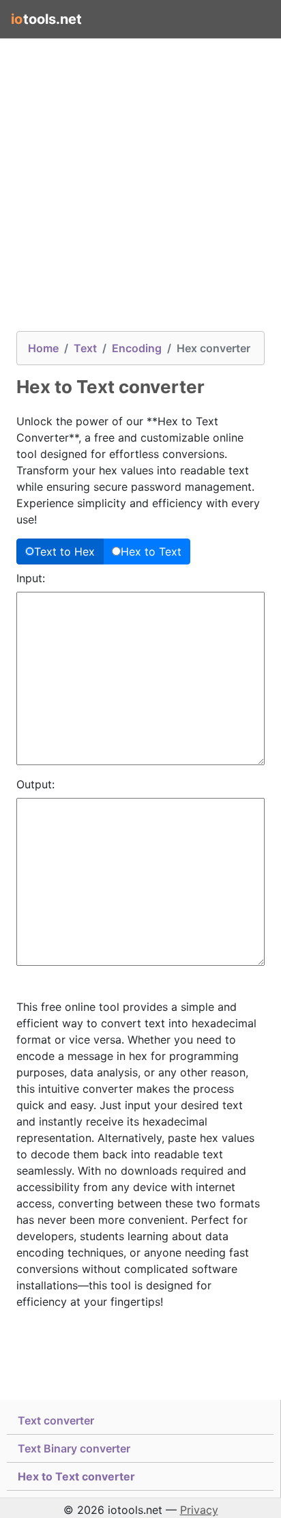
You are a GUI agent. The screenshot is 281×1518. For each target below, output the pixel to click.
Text (85, 348)
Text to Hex (64, 551)
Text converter (56, 1420)
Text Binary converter (74, 1448)
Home (43, 348)
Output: (35, 784)
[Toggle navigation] (251, 19)
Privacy (199, 1510)
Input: (30, 578)
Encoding (137, 348)
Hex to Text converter (76, 1476)
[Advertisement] (140, 190)
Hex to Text (151, 551)
